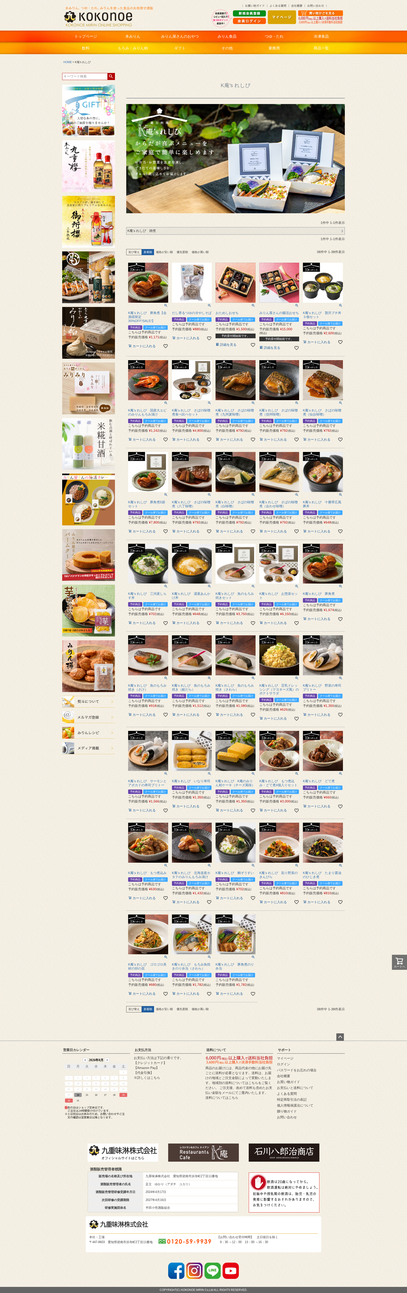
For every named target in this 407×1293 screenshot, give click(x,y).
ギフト (180, 48)
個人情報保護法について (295, 1105)
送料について (216, 1050)
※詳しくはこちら (147, 1078)
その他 (227, 48)
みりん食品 (227, 36)
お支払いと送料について (295, 1088)
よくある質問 (287, 1094)
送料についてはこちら (221, 1098)
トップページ (85, 36)
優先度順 (182, 252)
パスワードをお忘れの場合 (297, 1070)
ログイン (283, 1064)
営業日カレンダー (76, 1050)
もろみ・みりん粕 (133, 48)
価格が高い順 (200, 252)
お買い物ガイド (288, 1082)
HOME (67, 62)
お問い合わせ (287, 1117)
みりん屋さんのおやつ (180, 36)
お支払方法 (143, 1050)
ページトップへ (340, 1037)
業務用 (274, 48)
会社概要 (283, 1076)
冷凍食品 (321, 36)
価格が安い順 (164, 252)
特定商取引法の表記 (292, 1099)
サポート (284, 1050)
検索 (111, 76)
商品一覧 (321, 48)
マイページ (285, 1058)
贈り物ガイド (287, 1111)
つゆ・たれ (274, 36)
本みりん (132, 36)
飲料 (86, 48)
